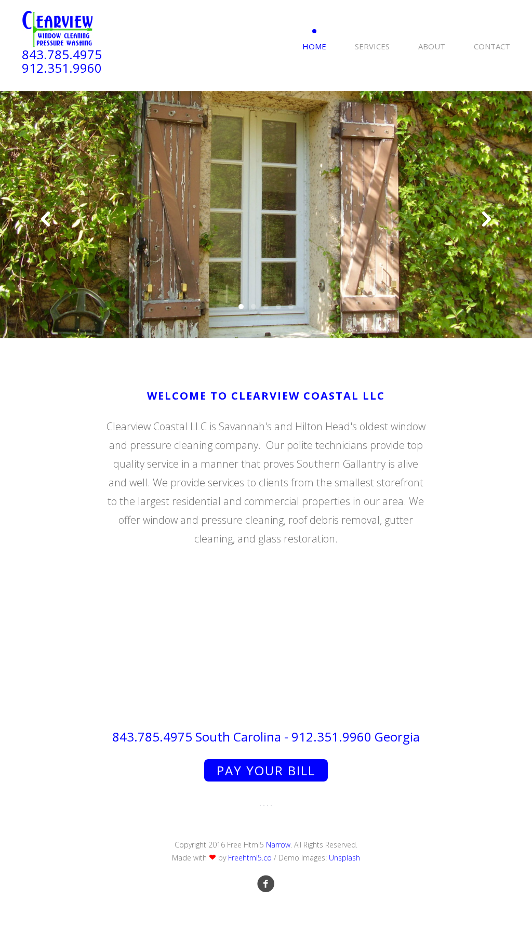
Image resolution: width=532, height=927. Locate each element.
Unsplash (344, 858)
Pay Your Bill (266, 770)
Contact (492, 46)
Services (372, 46)
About (431, 46)
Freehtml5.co (250, 858)
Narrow (278, 845)
